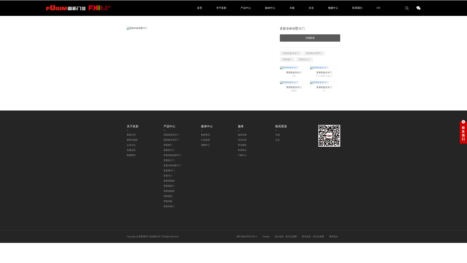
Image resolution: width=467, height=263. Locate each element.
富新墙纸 (168, 196)
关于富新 (221, 8)
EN (378, 8)
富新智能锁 (169, 181)
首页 (199, 8)
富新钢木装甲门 (314, 53)
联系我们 (357, 8)
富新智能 (168, 201)
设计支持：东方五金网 (286, 236)
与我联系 (310, 38)
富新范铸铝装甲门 (172, 155)
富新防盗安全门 (291, 53)
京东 (311, 8)
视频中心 (333, 8)
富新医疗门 (169, 160)
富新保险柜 (169, 191)
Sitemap (266, 236)
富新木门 (168, 175)
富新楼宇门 (169, 170)
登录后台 (333, 236)
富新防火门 (304, 59)
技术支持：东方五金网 (313, 236)
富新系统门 (169, 206)
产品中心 (246, 8)
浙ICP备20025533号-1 (247, 236)
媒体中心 (270, 8)
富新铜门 (287, 59)
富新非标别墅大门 (172, 165)
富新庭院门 (169, 186)
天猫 (291, 8)
